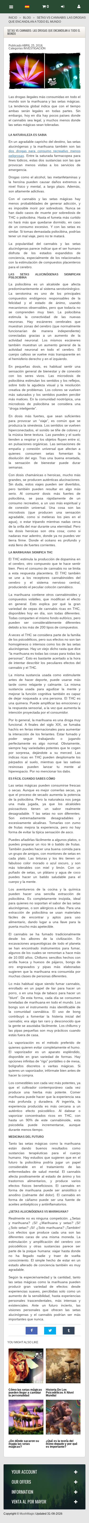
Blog (27, 17)
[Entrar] (62, 7)
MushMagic (27, 1513)
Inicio (13, 17)
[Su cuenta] (78, 7)
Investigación (34, 48)
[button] (31, 1330)
